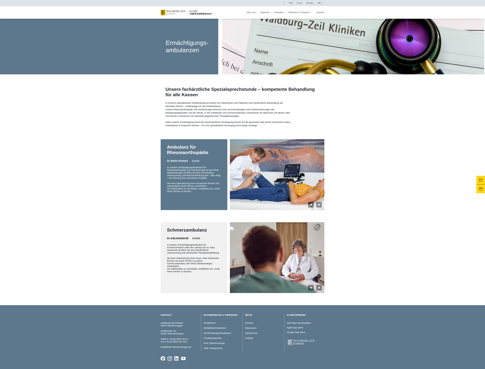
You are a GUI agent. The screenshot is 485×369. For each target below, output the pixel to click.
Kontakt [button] (195, 160)
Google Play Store (296, 332)
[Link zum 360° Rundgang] (480, 189)
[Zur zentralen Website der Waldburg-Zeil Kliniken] (305, 342)
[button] (284, 3)
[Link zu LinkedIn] (176, 358)
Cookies (249, 338)
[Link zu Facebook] (163, 358)
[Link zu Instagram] (169, 358)
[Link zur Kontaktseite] (480, 180)
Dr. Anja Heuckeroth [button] (178, 238)
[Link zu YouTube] (183, 358)
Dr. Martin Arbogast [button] (177, 160)
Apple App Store (295, 327)
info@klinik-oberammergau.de (176, 347)
